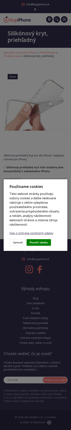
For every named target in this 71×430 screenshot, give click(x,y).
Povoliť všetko (39, 242)
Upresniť (18, 242)
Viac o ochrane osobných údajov (31, 233)
